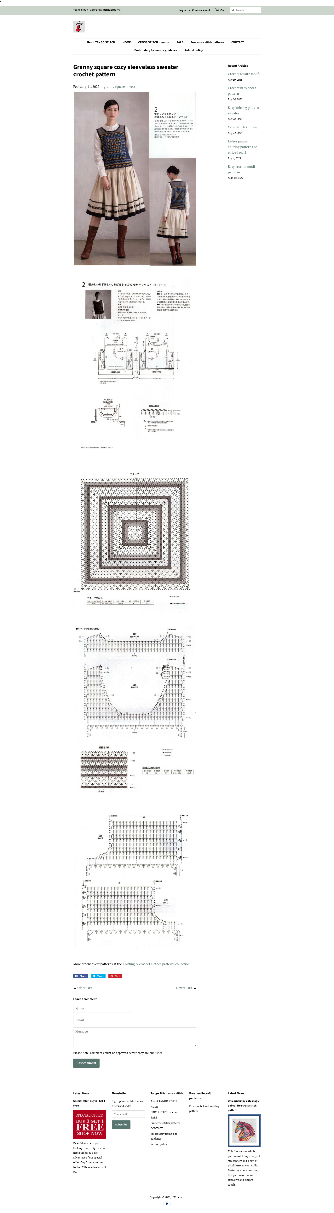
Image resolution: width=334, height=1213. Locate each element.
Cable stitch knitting (242, 127)
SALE (179, 42)
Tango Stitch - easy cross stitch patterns (96, 10)
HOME (127, 42)
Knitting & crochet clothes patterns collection (156, 964)
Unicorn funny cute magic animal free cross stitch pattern (244, 1105)
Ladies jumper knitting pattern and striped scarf (242, 147)
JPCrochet (177, 1197)
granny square (114, 86)
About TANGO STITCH (100, 42)
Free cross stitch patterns (207, 42)
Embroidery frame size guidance (155, 50)
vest (132, 86)
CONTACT (237, 42)
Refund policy (193, 50)
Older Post (84, 988)
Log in (182, 10)
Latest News (81, 1093)
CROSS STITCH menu (152, 42)
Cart (222, 10)
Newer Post (184, 988)
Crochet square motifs (244, 74)
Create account (201, 10)
